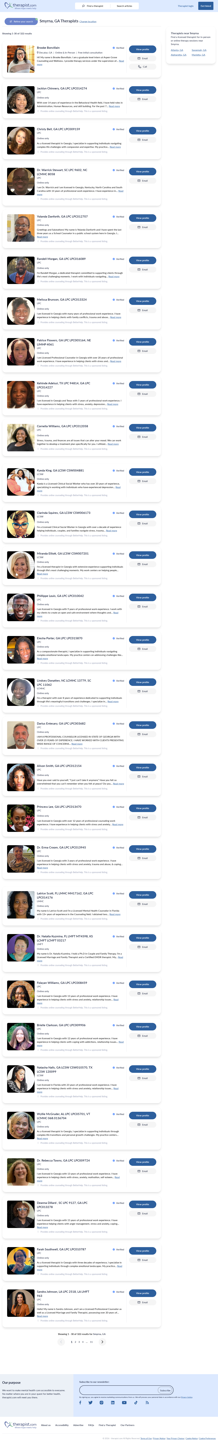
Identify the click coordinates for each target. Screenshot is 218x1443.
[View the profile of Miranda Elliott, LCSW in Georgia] (21, 565)
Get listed (206, 6)
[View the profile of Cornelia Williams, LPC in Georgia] (21, 437)
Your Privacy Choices (175, 1438)
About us (46, 1425)
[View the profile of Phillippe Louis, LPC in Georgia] (21, 607)
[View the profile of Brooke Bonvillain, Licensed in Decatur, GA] (21, 59)
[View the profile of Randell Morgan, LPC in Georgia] (21, 270)
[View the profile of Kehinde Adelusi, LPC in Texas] (21, 394)
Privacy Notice (186, 1397)
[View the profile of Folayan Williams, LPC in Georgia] (21, 994)
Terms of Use (146, 1438)
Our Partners (127, 1425)
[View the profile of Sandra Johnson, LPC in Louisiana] (21, 1303)
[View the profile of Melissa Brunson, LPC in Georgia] (21, 311)
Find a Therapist (107, 1425)
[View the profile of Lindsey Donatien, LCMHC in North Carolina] (21, 692)
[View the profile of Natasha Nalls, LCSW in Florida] (21, 1079)
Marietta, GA (198, 54)
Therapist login (186, 6)
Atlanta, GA (177, 50)
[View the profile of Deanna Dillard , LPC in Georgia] (21, 1214)
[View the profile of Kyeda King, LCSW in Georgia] (21, 482)
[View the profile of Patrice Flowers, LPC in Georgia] (21, 351)
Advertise (78, 1425)
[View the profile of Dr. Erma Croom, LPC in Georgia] (21, 859)
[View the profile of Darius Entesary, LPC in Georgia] (21, 735)
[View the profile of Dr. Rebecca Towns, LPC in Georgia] (21, 1172)
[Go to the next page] (102, 1341)
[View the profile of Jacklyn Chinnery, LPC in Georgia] (21, 100)
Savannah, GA (199, 50)
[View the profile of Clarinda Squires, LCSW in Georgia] (21, 524)
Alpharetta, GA (178, 54)
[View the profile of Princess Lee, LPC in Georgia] (21, 818)
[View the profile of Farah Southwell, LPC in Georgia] (21, 1260)
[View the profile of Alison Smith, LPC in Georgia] (21, 777)
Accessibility (62, 1425)
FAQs (91, 1425)
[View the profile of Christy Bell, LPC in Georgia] (21, 140)
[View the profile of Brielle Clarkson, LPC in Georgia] (21, 1036)
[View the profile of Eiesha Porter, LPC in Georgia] (21, 649)
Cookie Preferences (207, 1438)
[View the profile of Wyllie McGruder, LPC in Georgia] (21, 1125)
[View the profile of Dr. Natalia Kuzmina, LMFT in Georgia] (21, 947)
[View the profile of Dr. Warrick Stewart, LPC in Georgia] (21, 181)
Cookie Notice (192, 1438)
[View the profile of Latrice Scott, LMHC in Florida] (21, 905)
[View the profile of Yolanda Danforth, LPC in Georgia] (21, 228)
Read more (114, 106)
